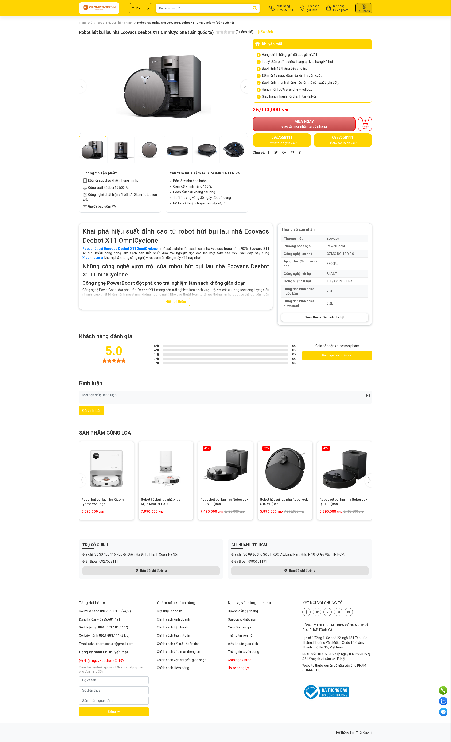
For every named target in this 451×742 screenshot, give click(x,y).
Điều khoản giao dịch (243, 644)
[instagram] (338, 612)
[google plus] (327, 612)
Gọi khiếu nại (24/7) (103, 627)
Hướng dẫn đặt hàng (243, 611)
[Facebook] (269, 152)
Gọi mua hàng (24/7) (105, 611)
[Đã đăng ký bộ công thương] (325, 692)
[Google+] (284, 152)
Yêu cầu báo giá (239, 627)
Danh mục (143, 8)
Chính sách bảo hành (172, 627)
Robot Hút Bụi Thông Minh (114, 22)
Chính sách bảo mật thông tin (178, 652)
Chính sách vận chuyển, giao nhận (181, 660)
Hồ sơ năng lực (238, 668)
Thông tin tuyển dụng (243, 652)
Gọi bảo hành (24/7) (104, 635)
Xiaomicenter (93, 258)
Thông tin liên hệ (240, 635)
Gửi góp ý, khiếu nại (242, 619)
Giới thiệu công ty (169, 611)
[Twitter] (276, 152)
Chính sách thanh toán (173, 635)
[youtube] (349, 612)
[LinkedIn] (300, 152)
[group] (163, 86)
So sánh (267, 32)
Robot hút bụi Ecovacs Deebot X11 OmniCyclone (120, 248)
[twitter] (317, 612)
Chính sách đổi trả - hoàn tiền (178, 644)
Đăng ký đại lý (99, 619)
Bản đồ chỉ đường (153, 570)
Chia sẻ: (259, 152)
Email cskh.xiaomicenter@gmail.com (106, 644)
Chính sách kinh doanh (173, 619)
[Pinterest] (292, 152)
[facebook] (306, 612)
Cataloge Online (239, 660)
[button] (244, 86)
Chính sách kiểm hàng (173, 668)
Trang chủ (85, 22)
